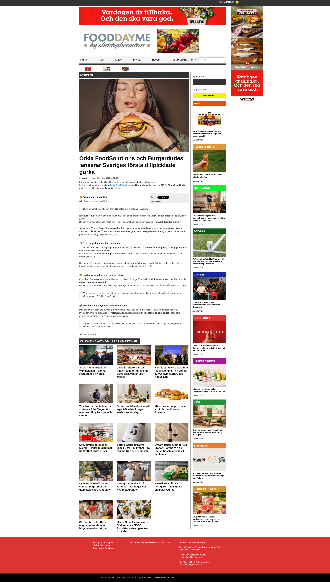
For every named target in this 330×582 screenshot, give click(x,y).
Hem (101, 60)
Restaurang (179, 60)
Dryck (137, 60)
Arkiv (118, 60)
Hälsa (83, 60)
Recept (156, 60)
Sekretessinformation (164, 577)
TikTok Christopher (101, 545)
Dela (153, 197)
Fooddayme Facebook (103, 548)
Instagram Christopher (103, 542)
